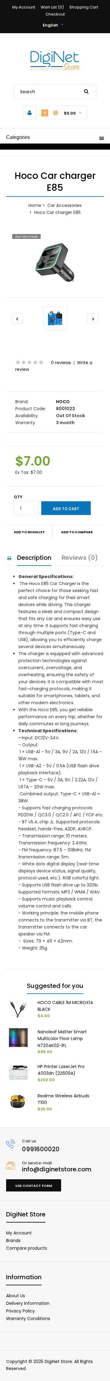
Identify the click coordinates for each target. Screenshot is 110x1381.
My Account (23, 7)
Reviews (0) (80, 557)
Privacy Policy (20, 1311)
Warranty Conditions (28, 1318)
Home (34, 205)
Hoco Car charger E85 (57, 212)
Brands (13, 1240)
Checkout (55, 14)
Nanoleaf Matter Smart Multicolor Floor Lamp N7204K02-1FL (62, 1039)
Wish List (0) (52, 7)
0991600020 (41, 1149)
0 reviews (61, 363)
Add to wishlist (29, 532)
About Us (15, 1296)
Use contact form (33, 1185)
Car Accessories (64, 205)
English (50, 25)
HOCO (63, 402)
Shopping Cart (83, 7)
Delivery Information (28, 1303)
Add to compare (77, 532)
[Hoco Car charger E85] (55, 262)
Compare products (26, 1248)
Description (34, 557)
